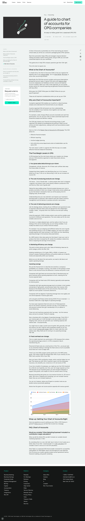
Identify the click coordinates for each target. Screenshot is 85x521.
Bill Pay (6, 483)
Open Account (78, 2)
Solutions (19, 2)
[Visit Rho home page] (5, 2)
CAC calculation (59, 444)
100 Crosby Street (68, 479)
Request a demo (11, 102)
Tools (25, 497)
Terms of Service (28, 490)
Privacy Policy (27, 494)
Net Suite (64, 74)
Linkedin (45, 483)
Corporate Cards (8, 479)
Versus (25, 501)
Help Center (27, 486)
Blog (45, 15)
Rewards (26, 474)
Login (65, 2)
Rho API (6, 494)
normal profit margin (43, 329)
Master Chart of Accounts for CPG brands (52, 130)
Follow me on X (38, 424)
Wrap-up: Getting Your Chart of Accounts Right (10, 61)
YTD (36, 83)
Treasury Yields (28, 499)
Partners (26, 479)
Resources (29, 2)
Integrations (7, 492)
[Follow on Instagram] (80, 59)
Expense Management (10, 481)
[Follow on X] (80, 53)
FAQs (25, 488)
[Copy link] (80, 50)
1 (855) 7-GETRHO (68, 474)
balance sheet (63, 81)
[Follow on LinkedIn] (80, 56)
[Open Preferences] (2, 518)
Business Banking (9, 474)
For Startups (27, 477)
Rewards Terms (28, 492)
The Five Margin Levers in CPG (10, 57)
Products (13, 2)
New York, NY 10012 (68, 481)
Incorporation (7, 488)
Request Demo (70, 2)
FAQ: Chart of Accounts (9, 63)
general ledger (45, 74)
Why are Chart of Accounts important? (9, 54)
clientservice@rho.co (69, 477)
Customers (27, 483)
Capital (6, 486)
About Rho (46, 474)
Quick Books (57, 74)
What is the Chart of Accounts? (10, 51)
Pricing (24, 2)
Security (26, 503)
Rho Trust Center (48, 486)
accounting (51, 15)
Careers (45, 477)
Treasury (6, 490)
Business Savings (9, 477)
